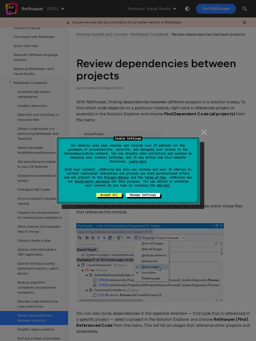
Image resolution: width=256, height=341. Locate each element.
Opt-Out (163, 185)
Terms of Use (155, 177)
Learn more (137, 162)
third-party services (92, 181)
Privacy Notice (116, 177)
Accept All (109, 195)
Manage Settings (143, 195)
